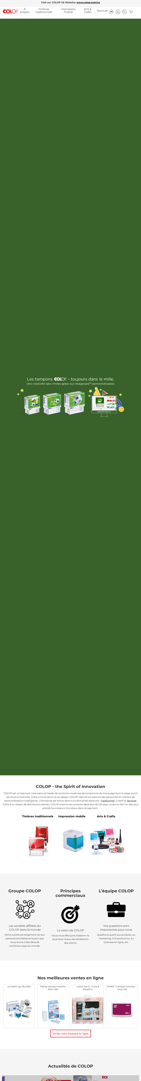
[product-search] (124, 11)
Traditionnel (108, 800)
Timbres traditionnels (44, 11)
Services (102, 10)
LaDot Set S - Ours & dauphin (87, 988)
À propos (24, 11)
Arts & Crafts (88, 11)
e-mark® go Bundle (19, 986)
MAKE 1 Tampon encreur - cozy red (122, 988)
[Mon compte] (117, 12)
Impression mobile (68, 11)
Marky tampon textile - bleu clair (53, 988)
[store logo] (10, 11)
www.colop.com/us (88, 2)
